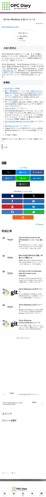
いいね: (22, 41)
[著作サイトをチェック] (12, 196)
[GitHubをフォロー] (12, 212)
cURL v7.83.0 (10, 108)
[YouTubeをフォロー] (12, 206)
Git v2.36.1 (9, 88)
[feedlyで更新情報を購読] (33, 212)
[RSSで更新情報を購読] (23, 217)
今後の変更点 (23, 36)
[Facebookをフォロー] (12, 201)
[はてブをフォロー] (33, 201)
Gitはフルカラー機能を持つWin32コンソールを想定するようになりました (24, 93)
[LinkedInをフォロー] (33, 206)
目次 (20, 33)
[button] (23, 184)
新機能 (21, 38)
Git (5, 163)
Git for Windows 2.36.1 (10, 27)
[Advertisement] (23, 363)
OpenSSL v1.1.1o (11, 126)
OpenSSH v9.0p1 (11, 99)
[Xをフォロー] (33, 196)
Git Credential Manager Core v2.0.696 (19, 121)
